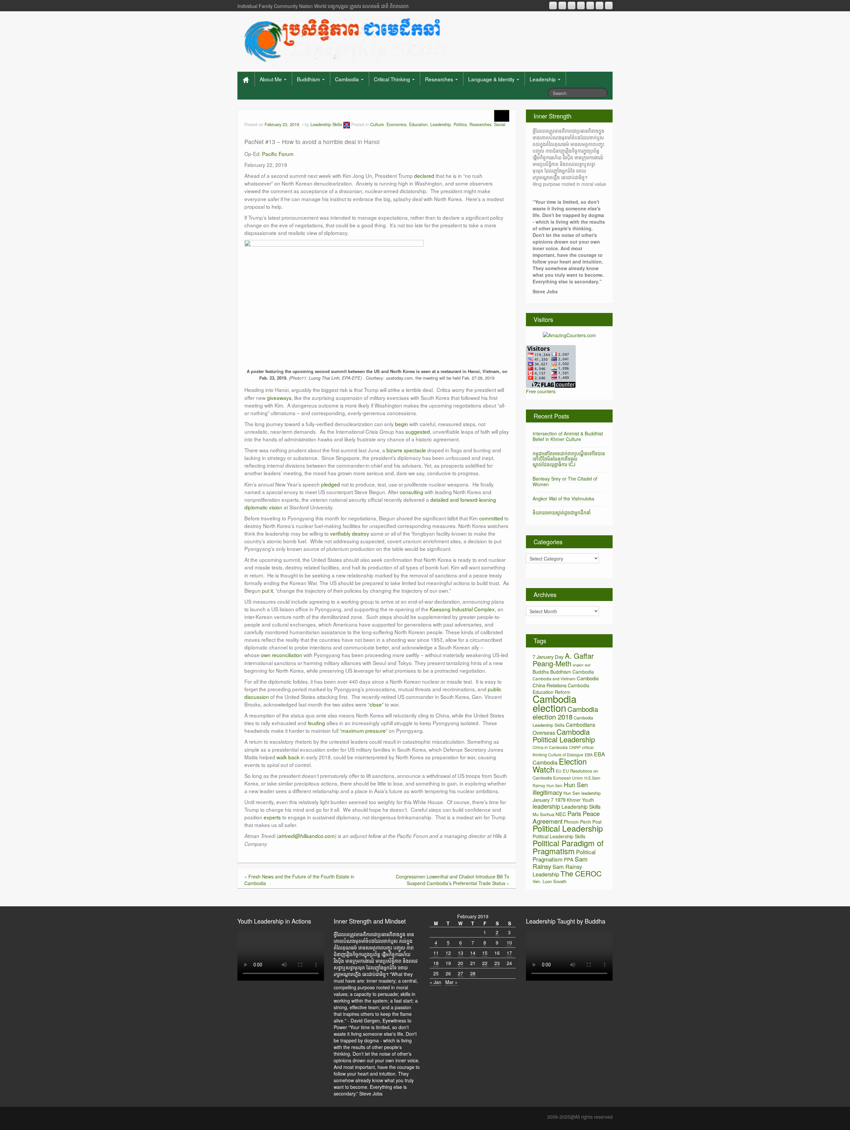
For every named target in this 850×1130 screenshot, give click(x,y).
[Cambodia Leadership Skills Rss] (553, 5)
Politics (460, 124)
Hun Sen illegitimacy (560, 788)
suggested (417, 431)
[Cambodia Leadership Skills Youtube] (571, 5)
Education (418, 124)
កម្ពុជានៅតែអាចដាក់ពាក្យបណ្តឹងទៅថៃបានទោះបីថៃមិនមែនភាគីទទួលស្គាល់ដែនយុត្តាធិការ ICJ (569, 459)
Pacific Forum (278, 153)
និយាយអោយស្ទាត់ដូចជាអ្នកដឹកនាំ (562, 512)
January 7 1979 (549, 799)
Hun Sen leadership (582, 793)
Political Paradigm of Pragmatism (568, 847)
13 (460, 952)
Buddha (541, 671)
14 (472, 952)
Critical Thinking (392, 79)
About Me (271, 79)
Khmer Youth (580, 799)
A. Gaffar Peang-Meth (563, 659)
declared (424, 175)
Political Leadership (568, 828)
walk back (288, 757)
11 (436, 952)
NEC (560, 813)
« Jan (435, 982)
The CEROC (581, 873)
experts (272, 817)
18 (436, 963)
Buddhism (309, 79)
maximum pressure (363, 730)
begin (401, 423)
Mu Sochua (543, 814)
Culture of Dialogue (565, 754)
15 (484, 952)
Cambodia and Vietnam (554, 678)
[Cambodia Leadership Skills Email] (562, 5)
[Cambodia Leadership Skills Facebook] (590, 5)
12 (448, 952)
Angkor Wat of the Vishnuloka (563, 498)
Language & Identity (492, 79)
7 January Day (548, 656)
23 (497, 963)
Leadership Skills (326, 124)
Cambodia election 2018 (565, 712)
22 (484, 963)
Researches (440, 79)
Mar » (451, 982)
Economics (396, 124)
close (376, 704)
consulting (411, 491)
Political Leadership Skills (559, 836)
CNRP (575, 747)
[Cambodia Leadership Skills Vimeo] (599, 5)
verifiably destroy (349, 533)
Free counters (540, 391)
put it (267, 590)
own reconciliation (281, 654)
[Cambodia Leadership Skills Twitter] (609, 5)
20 (460, 963)
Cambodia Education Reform (561, 688)
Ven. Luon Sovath (549, 881)
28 (472, 973)
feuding (316, 722)
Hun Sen (554, 785)
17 (509, 952)
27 (460, 973)
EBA (589, 754)
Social (499, 124)
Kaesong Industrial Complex (462, 609)
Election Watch (560, 765)
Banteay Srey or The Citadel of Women (565, 481)
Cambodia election (554, 703)
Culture (377, 124)
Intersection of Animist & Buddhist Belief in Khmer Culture (568, 436)
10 (509, 942)
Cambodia (347, 79)
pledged (330, 484)
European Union (568, 778)
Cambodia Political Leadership (564, 735)
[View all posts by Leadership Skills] (346, 124)
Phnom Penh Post (583, 821)
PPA (568, 859)
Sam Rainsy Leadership (557, 870)
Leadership (543, 79)
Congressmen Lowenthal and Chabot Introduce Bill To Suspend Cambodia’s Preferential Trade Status (452, 879)
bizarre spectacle (406, 450)
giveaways (279, 397)
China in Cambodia (550, 747)
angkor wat (581, 664)
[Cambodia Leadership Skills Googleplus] (581, 5)
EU (558, 771)
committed (491, 518)
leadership (546, 806)
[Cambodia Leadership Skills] (344, 40)
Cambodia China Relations (566, 682)
